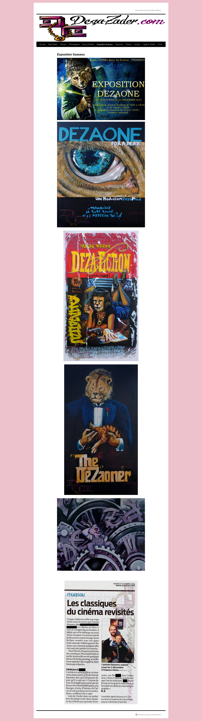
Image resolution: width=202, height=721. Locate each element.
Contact (137, 44)
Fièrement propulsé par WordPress (149, 714)
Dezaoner (119, 44)
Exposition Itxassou (105, 44)
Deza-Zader (52, 44)
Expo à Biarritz (88, 44)
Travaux (63, 44)
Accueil (42, 44)
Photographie (74, 44)
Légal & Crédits (149, 44)
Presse (128, 44)
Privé (160, 44)
